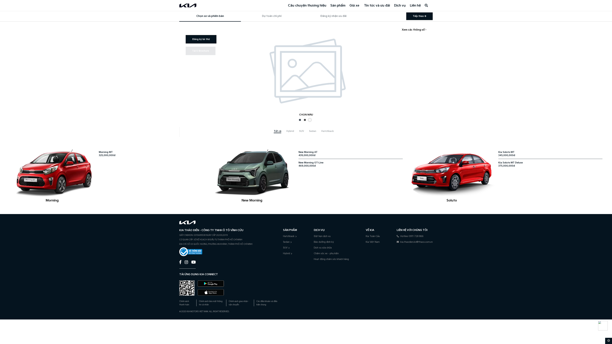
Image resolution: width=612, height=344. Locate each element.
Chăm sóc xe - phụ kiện (326, 253)
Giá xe (354, 5)
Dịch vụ (400, 5)
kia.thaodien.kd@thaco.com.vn (416, 242)
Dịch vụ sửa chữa (323, 247)
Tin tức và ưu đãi (377, 5)
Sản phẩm (338, 5)
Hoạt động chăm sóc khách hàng (331, 259)
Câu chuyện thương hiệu (307, 5)
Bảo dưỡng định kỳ (324, 242)
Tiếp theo (418, 16)
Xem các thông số (413, 29)
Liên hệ (415, 5)
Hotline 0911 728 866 (411, 236)
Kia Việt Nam (373, 242)
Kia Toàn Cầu (373, 236)
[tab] (277, 131)
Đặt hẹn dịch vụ (322, 236)
